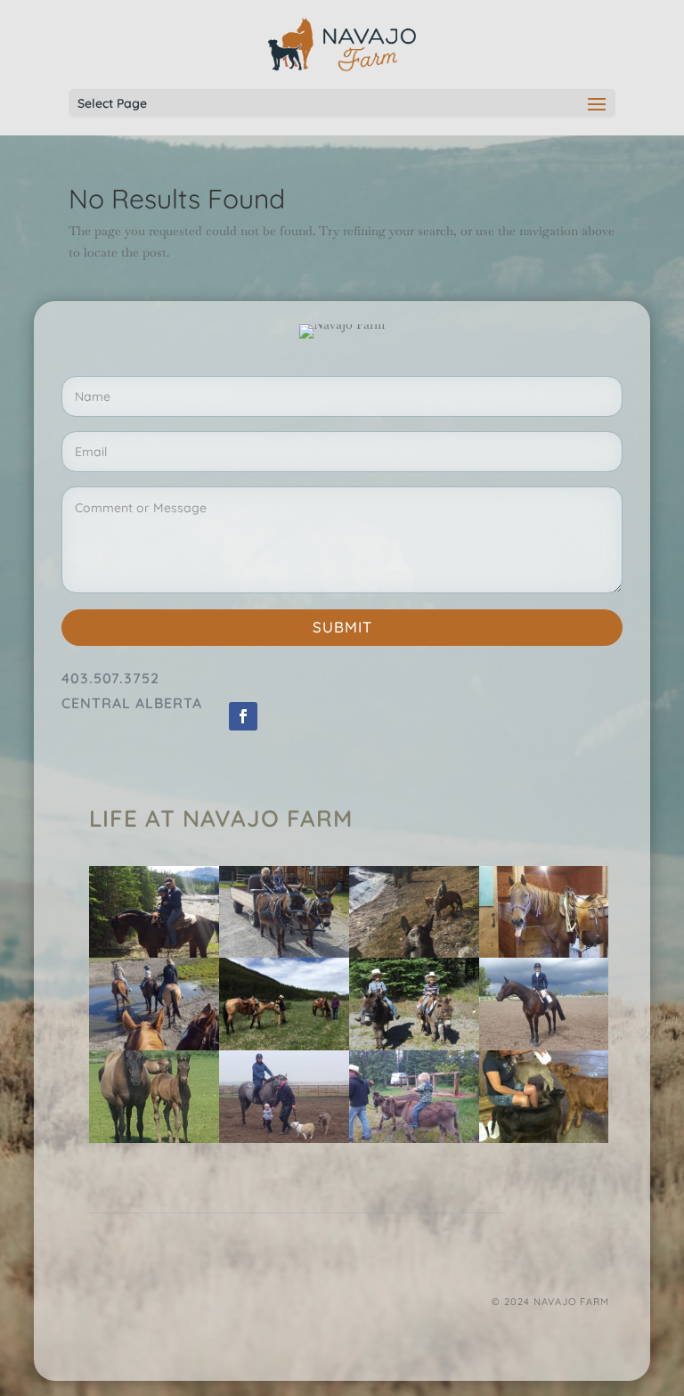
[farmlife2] (544, 953)
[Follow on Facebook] (243, 716)
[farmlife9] (414, 1046)
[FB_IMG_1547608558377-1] (544, 1139)
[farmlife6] (284, 953)
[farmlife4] (154, 953)
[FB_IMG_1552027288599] (414, 953)
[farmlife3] (544, 1046)
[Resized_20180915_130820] (284, 1139)
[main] (154, 1046)
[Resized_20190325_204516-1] (154, 1139)
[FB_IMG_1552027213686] (284, 1046)
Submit (342, 626)
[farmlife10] (414, 1139)
